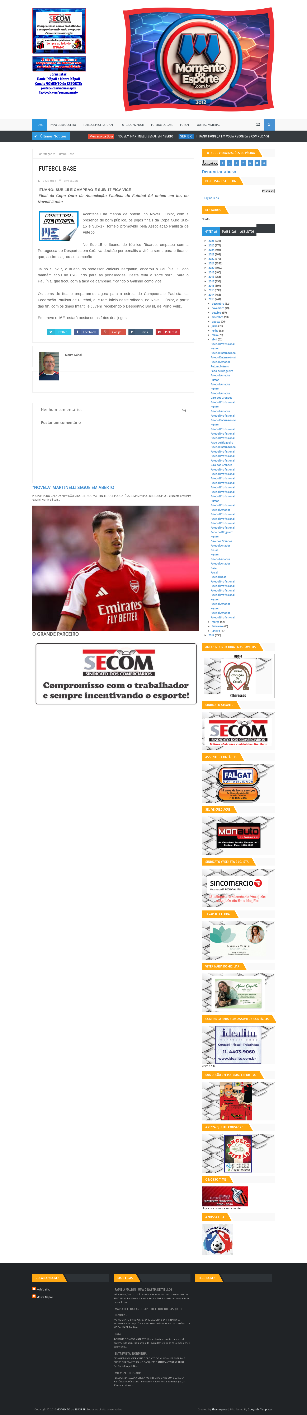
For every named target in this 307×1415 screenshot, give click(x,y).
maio (215, 335)
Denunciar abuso (219, 171)
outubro (217, 312)
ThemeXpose (219, 1409)
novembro (218, 308)
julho (215, 326)
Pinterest (171, 332)
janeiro (216, 630)
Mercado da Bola (88, 136)
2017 (211, 281)
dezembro (218, 303)
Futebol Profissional (98, 124)
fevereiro (217, 626)
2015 (211, 290)
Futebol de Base (162, 124)
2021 (211, 263)
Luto (118, 1334)
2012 (211, 635)
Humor (215, 348)
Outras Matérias (208, 124)
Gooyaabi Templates (260, 1409)
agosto (216, 321)
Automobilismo (220, 366)
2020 (211, 267)
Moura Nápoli (45, 1297)
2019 (211, 272)
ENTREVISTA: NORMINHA (131, 1353)
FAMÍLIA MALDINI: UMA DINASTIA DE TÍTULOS (144, 1290)
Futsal (184, 124)
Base (214, 568)
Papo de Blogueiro (63, 124)
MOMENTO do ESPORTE (71, 1409)
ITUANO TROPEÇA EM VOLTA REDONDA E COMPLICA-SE (219, 136)
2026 (211, 240)
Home (39, 124)
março (216, 621)
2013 (211, 299)
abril (215, 339)
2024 (211, 249)
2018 (211, 276)
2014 (211, 294)
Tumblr (144, 332)
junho (215, 330)
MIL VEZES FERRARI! (128, 1373)
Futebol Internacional (223, 353)
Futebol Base (218, 576)
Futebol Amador (132, 124)
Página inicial (211, 198)
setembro (218, 317)
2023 (211, 254)
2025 (211, 245)
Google (117, 332)
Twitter (62, 332)
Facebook (89, 332)
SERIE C (173, 136)
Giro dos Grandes (221, 397)
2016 (211, 285)
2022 (211, 258)
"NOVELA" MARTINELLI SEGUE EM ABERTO (131, 136)
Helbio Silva (43, 1289)
